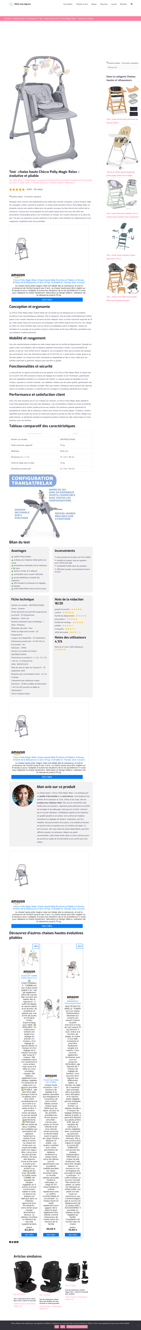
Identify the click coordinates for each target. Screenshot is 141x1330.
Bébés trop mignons (22, 4)
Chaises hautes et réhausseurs (62, 183)
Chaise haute (29, 180)
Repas (94, 4)
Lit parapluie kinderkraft (45, 180)
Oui (57, 1327)
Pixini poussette (62, 180)
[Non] (138, 1325)
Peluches (104, 4)
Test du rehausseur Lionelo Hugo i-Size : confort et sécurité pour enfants (76, 1292)
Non (62, 1327)
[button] (132, 4)
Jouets (114, 4)
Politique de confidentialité (77, 1327)
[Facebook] (10, 1242)
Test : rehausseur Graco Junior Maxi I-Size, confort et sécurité (25, 1300)
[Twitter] (13, 1242)
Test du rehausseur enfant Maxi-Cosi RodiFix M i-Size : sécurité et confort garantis (49, 1301)
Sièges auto (18, 1306)
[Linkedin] (17, 1242)
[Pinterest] (15, 1242)
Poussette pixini (76, 180)
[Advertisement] (70, 37)
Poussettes (67, 4)
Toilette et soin (82, 4)
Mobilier (123, 4)
